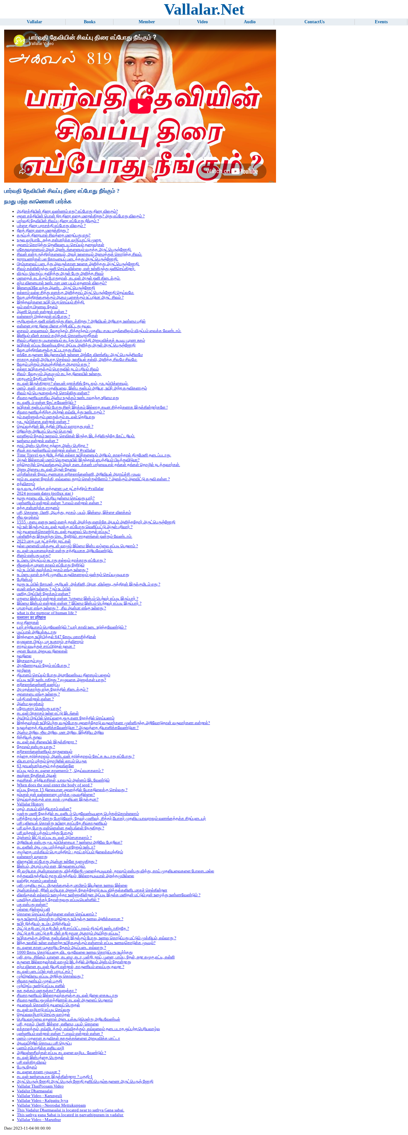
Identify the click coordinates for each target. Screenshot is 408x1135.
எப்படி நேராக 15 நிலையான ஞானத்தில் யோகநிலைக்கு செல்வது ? (72, 790)
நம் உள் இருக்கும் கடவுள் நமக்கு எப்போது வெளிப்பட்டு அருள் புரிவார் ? (75, 527)
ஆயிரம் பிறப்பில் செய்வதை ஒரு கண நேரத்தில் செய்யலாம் (65, 718)
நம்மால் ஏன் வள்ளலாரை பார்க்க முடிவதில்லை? (56, 794)
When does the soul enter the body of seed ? (54, 785)
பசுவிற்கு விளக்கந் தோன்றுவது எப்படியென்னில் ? (58, 900)
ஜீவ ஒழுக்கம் (28, 517)
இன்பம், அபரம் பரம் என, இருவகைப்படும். (51, 866)
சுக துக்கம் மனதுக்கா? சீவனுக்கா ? (47, 990)
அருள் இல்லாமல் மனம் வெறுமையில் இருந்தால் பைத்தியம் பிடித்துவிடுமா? (78, 460)
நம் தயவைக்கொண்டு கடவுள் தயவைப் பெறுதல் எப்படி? (63, 531)
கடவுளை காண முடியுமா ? (38, 1072)
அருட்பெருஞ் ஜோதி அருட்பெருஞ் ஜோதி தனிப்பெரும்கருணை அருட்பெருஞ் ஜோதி (85, 1081)
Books (89, 21)
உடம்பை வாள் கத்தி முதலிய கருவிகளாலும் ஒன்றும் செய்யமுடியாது (73, 574)
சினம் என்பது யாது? (34, 555)
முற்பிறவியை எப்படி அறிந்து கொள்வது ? (50, 976)
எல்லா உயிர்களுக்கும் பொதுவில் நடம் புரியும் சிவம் (58, 369)
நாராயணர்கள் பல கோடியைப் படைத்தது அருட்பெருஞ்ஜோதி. (67, 259)
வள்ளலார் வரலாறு (32, 857)
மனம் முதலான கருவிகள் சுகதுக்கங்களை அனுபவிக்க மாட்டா (68, 1038)
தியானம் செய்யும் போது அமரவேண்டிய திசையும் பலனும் (63, 675)
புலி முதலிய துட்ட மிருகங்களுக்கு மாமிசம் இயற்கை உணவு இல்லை (72, 885)
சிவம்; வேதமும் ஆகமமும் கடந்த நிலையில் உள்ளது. (59, 374)
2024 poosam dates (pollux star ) (45, 493)
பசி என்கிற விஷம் (31, 1062)
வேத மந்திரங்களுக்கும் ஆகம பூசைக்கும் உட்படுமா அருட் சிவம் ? (70, 297)
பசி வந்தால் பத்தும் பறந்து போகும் (45, 833)
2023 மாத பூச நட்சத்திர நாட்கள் (44, 541)
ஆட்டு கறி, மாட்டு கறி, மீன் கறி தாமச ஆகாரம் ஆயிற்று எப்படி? (68, 933)
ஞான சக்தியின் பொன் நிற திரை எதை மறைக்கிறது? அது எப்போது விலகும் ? (81, 216)
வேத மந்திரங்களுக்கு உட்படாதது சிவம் (49, 350)
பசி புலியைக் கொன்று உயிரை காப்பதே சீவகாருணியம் (62, 823)
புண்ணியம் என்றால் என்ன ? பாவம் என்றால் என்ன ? (60, 1033)
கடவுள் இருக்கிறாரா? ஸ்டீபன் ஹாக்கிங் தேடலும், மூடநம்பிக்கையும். (72, 383)
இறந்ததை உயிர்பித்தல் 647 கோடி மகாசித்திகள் (56, 637)
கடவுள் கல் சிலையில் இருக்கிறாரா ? (47, 742)
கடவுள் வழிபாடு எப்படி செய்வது (43, 1010)
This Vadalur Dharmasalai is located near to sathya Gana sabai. (70, 1110)
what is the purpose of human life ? (47, 613)
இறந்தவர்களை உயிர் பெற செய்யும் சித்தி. (51, 302)
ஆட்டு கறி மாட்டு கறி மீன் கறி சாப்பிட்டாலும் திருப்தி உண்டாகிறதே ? (73, 928)
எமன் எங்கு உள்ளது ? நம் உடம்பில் (44, 589)
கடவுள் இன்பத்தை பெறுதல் (40, 1057)
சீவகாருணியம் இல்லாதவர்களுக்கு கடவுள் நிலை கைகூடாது (67, 995)
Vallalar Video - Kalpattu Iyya (42, 1100)
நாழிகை (24, 670)
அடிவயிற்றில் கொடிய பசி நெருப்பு (44, 1043)
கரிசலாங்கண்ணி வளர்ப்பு (38, 684)
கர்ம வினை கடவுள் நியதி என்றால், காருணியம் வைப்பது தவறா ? (70, 966)
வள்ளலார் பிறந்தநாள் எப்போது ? (43, 316)
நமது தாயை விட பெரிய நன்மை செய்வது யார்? (56, 498)
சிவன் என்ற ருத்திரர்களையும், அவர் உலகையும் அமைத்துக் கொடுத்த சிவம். (79, 254)
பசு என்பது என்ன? (32, 904)
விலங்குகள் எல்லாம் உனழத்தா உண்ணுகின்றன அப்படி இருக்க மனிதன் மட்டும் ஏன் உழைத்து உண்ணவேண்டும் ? (108, 895)
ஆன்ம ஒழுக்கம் (30, 704)
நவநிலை (24, 656)
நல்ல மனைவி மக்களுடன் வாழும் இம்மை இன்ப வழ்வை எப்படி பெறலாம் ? (77, 546)
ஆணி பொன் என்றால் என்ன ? (42, 311)
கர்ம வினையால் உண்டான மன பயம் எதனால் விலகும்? (62, 283)
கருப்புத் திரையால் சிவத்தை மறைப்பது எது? (54, 235)
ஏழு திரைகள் (28, 622)
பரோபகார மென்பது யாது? (39, 708)
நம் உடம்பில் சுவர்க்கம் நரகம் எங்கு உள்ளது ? (52, 570)
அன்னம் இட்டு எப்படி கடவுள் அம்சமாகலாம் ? (54, 837)
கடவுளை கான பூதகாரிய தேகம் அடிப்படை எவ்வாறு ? (61, 947)
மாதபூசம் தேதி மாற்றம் (35, 378)
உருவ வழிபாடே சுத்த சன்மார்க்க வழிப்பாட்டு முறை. (59, 240)
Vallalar (34, 21)
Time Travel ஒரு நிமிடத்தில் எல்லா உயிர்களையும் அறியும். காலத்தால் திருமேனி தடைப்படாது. (94, 455)
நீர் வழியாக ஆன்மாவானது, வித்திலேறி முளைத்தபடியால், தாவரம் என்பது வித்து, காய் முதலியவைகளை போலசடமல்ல (115, 871)
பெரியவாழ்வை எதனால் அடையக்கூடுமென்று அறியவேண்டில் (68, 1019)
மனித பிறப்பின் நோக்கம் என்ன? (43, 594)
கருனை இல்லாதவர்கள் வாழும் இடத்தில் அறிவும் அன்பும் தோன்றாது (74, 962)
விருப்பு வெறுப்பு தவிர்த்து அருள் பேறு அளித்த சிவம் (60, 273)
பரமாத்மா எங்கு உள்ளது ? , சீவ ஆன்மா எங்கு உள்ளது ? (61, 608)
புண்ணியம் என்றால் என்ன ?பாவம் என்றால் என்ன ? (59, 503)
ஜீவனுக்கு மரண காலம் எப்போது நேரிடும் (50, 565)
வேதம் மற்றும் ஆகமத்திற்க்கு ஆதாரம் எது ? (53, 364)
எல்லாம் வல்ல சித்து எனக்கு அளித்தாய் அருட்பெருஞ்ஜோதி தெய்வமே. (75, 292)
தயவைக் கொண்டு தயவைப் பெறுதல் (48, 1005)
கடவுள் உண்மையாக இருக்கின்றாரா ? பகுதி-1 (55, 1076)
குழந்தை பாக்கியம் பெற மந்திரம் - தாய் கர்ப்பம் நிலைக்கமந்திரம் (70, 852)
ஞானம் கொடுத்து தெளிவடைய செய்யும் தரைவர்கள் (60, 245)
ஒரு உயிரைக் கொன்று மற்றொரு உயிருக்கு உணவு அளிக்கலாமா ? (70, 919)
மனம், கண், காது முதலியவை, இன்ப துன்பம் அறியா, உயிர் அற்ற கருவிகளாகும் (82, 388)
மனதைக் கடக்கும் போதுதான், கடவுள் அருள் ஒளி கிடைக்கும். (68, 278)
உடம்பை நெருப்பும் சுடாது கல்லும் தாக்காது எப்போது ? (61, 560)
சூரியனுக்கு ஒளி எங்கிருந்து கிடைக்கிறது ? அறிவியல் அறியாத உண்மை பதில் (81, 321)
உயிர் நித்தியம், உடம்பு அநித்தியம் (43, 923)
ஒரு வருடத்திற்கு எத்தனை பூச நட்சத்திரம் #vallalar (60, 488)
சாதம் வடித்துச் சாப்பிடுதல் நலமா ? (46, 646)
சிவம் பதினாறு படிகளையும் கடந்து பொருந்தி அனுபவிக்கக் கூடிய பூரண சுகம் (81, 340)
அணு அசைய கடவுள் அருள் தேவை (46, 469)
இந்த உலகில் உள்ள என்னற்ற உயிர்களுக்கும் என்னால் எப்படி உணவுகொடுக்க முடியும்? (86, 943)
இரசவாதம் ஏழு (29, 660)
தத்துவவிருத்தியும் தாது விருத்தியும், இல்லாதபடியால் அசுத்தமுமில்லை (75, 876)
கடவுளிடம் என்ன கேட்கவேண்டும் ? (46, 402)
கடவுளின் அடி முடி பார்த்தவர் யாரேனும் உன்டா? (56, 847)
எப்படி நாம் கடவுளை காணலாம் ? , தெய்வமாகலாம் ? (60, 770)
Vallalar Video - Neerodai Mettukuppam (51, 1105)
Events (381, 21)
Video (202, 21)
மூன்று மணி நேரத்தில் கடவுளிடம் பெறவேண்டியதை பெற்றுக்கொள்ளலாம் (78, 813)
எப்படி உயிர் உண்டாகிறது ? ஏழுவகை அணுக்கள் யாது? (61, 680)
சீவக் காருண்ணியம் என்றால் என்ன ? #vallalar (56, 450)
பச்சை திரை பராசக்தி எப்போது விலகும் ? (51, 225)
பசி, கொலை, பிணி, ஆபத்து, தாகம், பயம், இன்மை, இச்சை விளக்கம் (74, 512)
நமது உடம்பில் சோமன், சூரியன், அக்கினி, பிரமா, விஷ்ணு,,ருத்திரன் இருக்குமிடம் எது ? (88, 584)
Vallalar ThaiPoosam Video (40, 1086)
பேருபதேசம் (27, 1067)
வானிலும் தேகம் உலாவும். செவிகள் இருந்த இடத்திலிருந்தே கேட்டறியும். (76, 436)
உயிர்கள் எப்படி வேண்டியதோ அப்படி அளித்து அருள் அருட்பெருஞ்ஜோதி (76, 345)
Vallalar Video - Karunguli (39, 1096)
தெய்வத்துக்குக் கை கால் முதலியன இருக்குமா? (57, 799)
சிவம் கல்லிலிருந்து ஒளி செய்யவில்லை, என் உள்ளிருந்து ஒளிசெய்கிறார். (76, 268)
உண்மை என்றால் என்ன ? (37, 441)
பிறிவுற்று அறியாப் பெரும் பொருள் (44, 431)
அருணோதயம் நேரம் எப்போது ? (43, 665)
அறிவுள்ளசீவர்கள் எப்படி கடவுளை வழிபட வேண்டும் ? (61, 1053)
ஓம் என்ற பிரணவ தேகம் (37, 307)
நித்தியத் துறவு (29, 737)
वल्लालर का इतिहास (31, 617)
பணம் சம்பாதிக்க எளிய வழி (40, 1048)
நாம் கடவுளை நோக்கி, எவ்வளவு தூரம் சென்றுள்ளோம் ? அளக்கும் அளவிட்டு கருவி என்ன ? (93, 479)
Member (147, 21)
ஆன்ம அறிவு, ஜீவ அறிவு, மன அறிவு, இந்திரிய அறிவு (60, 732)
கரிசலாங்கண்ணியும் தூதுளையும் (44, 751)
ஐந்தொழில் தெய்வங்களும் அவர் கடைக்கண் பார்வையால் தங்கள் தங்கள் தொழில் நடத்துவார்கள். (98, 464)
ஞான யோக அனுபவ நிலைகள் (42, 651)
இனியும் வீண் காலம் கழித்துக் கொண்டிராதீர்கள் (57, 335)
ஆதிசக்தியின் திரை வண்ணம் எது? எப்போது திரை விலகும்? (67, 211)
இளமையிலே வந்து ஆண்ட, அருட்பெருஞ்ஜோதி (56, 288)
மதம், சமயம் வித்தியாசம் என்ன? (44, 809)
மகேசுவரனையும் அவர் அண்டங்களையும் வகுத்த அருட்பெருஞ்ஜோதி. (74, 249)
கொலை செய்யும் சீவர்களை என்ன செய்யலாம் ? (57, 914)
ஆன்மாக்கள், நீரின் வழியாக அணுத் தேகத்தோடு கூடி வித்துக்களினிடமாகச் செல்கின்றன (92, 890)
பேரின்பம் (25, 579)
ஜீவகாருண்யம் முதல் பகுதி (39, 981)
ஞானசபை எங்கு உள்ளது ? (38, 694)
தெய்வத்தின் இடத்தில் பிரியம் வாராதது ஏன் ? (55, 426)
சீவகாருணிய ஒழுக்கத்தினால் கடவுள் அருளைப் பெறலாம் (65, 1000)
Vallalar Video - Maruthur (39, 1119)
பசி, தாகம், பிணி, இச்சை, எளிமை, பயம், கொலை (58, 1024)
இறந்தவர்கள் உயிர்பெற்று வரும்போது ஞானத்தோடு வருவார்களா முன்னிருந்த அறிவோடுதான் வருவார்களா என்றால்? (113, 723)
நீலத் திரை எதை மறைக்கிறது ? (43, 230)
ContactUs (314, 21)
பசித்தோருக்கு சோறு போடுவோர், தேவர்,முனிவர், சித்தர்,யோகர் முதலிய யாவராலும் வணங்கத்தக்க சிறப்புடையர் (111, 818)
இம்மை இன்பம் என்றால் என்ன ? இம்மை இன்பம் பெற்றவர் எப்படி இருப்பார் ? (79, 603)
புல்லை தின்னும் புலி (33, 909)
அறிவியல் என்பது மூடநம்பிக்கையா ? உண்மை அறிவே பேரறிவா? (69, 842)
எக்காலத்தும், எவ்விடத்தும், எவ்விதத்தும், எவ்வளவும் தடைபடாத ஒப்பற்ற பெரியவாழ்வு (88, 1029)
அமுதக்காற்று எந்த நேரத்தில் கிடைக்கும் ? (52, 689)
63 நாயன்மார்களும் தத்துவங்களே (45, 766)
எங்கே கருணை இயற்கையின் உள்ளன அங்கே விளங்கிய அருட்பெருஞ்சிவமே (80, 355)
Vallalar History (30, 804)
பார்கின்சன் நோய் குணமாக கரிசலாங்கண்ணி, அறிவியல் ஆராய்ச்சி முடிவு (79, 474)
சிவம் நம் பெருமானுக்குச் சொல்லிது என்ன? (53, 393)
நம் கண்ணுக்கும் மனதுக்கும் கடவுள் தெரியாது (56, 417)
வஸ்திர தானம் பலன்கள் (37, 880)
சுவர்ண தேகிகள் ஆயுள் (36, 775)
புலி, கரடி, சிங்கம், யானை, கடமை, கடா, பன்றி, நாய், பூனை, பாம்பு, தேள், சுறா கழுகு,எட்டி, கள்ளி (96, 957)
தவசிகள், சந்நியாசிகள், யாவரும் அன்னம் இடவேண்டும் (63, 780)
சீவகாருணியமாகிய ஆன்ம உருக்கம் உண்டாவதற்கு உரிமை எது (68, 398)
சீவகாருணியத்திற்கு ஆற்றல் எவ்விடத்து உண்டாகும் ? (61, 412)
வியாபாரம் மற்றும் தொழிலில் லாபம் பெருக (52, 761)
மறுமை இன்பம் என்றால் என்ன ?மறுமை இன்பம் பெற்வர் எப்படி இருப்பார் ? (77, 598)
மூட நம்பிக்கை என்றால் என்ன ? (43, 421)
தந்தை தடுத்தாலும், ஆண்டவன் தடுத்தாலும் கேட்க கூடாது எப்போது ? (76, 756)
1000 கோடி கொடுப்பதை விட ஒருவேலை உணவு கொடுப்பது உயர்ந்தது (75, 952)
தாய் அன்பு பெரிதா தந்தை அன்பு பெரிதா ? (52, 445)
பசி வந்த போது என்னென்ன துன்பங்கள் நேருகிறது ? (60, 828)
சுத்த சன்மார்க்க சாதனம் (38, 508)
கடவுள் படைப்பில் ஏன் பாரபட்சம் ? (45, 971)
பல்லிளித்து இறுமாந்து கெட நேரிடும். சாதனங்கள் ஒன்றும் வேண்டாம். (74, 536)
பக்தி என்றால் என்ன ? (35, 699)
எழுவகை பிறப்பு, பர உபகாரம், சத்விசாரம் (50, 641)
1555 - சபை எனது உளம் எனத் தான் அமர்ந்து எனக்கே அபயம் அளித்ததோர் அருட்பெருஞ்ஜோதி (96, 522)
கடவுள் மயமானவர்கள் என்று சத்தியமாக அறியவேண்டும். (65, 551)
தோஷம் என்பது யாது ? (36, 747)
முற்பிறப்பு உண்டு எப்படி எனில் (41, 986)
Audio (250, 21)
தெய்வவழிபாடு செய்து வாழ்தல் (43, 1014)
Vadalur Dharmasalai (35, 1091)
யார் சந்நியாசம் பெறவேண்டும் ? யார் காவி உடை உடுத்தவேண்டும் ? (72, 627)
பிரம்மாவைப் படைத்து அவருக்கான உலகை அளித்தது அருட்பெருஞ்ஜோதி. (78, 264)
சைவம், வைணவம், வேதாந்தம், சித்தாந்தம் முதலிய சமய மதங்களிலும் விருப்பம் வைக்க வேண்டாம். (99, 331)
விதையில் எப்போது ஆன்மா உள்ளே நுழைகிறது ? (57, 861)
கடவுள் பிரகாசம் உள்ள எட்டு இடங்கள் (48, 713)
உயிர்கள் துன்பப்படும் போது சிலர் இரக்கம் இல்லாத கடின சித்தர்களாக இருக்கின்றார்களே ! (92, 407)
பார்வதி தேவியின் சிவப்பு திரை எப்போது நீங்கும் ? (58, 221)
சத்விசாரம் (26, 484)
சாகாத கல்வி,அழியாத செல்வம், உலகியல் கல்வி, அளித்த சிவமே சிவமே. (77, 359)
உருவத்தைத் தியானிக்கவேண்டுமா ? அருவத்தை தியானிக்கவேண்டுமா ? (78, 727)
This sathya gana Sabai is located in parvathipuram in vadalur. (70, 1115)
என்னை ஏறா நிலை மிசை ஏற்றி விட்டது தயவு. (54, 326)
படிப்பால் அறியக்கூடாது (36, 632)
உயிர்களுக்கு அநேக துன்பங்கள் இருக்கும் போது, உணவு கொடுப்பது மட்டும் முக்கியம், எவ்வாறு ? (96, 938)
